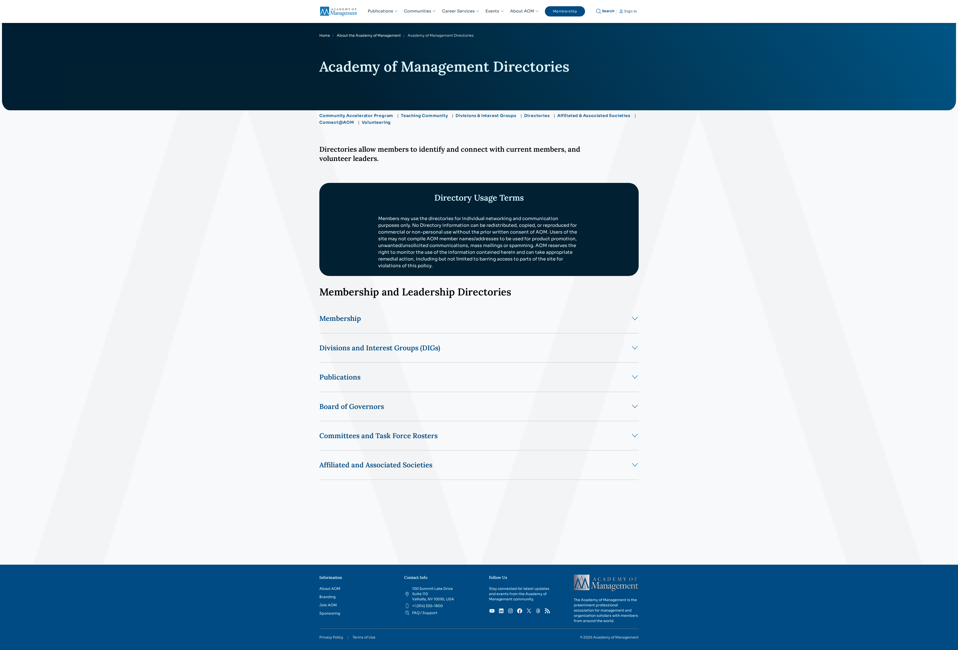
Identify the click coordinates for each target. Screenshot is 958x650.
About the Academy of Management (369, 35)
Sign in (630, 11)
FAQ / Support (424, 613)
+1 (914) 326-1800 (427, 606)
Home (324, 35)
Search (608, 11)
